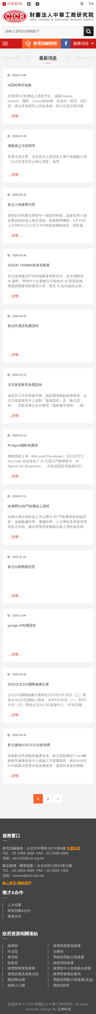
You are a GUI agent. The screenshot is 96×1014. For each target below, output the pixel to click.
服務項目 (81, 43)
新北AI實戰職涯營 (21, 567)
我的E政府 (61, 985)
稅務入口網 (16, 985)
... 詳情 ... (15, 116)
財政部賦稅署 (63, 963)
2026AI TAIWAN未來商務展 (29, 265)
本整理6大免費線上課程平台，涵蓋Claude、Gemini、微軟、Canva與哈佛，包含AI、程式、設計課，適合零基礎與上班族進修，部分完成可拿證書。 (47, 101)
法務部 (58, 951)
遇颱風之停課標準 (21, 146)
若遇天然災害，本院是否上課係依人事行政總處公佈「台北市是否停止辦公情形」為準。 (47, 159)
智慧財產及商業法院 (23, 974)
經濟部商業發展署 (67, 946)
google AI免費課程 (22, 625)
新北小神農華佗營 (21, 205)
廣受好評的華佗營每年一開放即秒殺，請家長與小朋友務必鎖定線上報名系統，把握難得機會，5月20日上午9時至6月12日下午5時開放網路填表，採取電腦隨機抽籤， (47, 220)
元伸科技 (64, 1009)
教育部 (13, 957)
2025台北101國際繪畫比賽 (28, 684)
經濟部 (13, 946)
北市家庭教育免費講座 (25, 385)
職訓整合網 (16, 980)
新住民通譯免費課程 (23, 326)
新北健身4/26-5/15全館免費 (29, 745)
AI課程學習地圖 (20, 85)
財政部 (13, 963)
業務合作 (14, 916)
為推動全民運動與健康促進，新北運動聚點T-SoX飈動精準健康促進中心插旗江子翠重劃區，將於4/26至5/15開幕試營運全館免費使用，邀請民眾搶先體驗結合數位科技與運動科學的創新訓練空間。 (47, 761)
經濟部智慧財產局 (67, 974)
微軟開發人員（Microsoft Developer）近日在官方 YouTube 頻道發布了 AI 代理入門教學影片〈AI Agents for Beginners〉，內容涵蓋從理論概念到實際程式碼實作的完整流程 (46, 461)
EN (91, 4)
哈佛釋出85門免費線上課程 (28, 506)
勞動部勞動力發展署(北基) (73, 980)
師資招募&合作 (19, 911)
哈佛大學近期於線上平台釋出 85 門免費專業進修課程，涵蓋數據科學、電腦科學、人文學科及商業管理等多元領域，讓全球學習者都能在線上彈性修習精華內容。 (47, 522)
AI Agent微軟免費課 (23, 445)
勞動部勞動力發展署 (68, 957)
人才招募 (14, 905)
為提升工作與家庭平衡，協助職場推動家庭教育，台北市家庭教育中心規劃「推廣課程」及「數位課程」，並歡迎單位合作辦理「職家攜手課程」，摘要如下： (47, 401)
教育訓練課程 (45, 43)
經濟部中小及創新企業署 (72, 968)
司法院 (13, 951)
